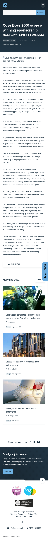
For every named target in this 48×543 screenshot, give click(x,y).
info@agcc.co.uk (16, 528)
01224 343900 (34, 528)
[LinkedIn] (22, 522)
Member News (9, 40)
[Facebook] (26, 522)
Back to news (13, 264)
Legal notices (15, 536)
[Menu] (43, 5)
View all (40, 280)
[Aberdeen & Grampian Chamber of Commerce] (5, 5)
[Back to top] (42, 481)
